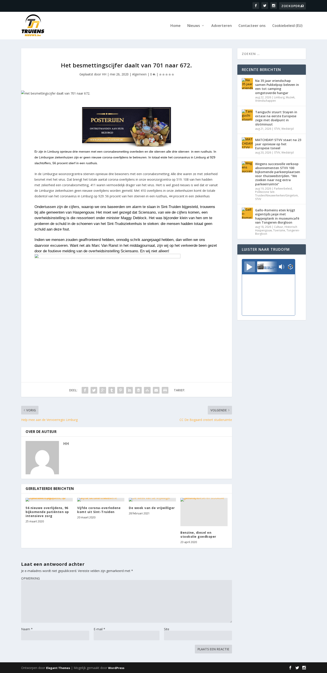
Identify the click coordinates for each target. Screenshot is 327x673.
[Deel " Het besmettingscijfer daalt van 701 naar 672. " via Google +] (102, 390)
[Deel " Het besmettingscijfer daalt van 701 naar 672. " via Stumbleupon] (147, 390)
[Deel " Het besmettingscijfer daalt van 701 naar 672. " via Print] (165, 390)
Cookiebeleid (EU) (287, 26)
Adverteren (221, 26)
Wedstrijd (287, 129)
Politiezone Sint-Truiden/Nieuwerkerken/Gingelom (276, 193)
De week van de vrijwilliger (152, 508)
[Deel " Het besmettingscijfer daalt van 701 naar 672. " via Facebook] (85, 390)
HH (104, 74)
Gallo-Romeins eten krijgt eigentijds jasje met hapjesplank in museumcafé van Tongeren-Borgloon (277, 216)
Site (166, 629)
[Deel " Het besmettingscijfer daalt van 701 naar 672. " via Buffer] (138, 390)
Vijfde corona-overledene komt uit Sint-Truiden (99, 510)
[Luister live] (249, 266)
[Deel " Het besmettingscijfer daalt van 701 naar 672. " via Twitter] (93, 390)
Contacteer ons (252, 26)
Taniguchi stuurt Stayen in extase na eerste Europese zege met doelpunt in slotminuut (276, 118)
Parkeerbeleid (283, 188)
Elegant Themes (58, 668)
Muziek (290, 97)
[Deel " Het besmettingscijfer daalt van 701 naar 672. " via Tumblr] (111, 390)
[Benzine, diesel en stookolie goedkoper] (204, 512)
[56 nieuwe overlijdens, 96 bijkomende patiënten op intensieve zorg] (49, 499)
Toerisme (279, 230)
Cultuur (278, 227)
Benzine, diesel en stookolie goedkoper (198, 534)
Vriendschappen (265, 101)
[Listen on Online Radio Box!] (290, 267)
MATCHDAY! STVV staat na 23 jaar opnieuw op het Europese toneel (278, 144)
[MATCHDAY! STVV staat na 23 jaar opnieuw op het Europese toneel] (247, 142)
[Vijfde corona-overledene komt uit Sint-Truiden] (100, 499)
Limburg (279, 97)
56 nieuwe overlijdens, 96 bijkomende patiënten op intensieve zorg (47, 512)
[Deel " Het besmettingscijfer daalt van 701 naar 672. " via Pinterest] (120, 390)
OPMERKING (30, 578)
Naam (27, 629)
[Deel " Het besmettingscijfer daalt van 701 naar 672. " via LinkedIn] (129, 390)
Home (175, 26)
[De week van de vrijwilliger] (152, 499)
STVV (277, 129)
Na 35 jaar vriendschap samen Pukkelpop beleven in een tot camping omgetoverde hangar (277, 87)
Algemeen (139, 74)
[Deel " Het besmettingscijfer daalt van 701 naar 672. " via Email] (156, 390)
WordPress (116, 668)
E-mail (99, 629)
